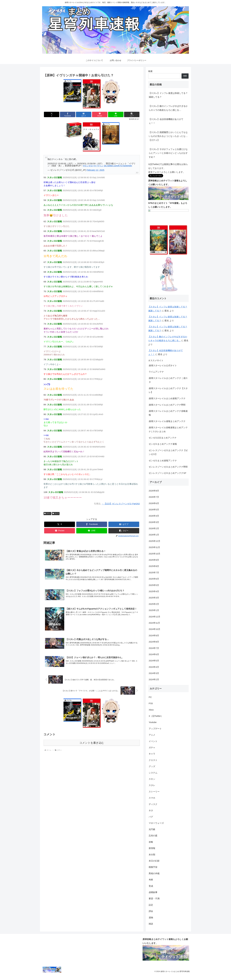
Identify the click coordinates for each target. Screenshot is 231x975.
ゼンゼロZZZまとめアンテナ (162, 438)
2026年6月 (154, 503)
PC (150, 697)
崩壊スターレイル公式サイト (163, 365)
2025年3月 (154, 597)
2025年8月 (154, 566)
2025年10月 (154, 554)
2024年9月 (154, 635)
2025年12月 (154, 541)
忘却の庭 (153, 835)
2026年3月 (154, 522)
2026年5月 (154, 509)
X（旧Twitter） (156, 716)
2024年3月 (154, 673)
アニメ (152, 735)
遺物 (151, 917)
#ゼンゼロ (88, 166)
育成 (151, 886)
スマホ (152, 798)
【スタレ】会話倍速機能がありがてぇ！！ (166, 121)
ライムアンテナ (156, 372)
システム (153, 773)
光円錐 (152, 829)
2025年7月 (154, 572)
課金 (151, 911)
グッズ (152, 766)
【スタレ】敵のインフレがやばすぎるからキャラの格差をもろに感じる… (168, 108)
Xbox (151, 710)
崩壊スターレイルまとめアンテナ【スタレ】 (168, 390)
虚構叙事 (153, 892)
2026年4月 (154, 516)
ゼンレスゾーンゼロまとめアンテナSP (167, 473)
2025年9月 (154, 560)
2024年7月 (154, 648)
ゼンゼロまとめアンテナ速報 (163, 444)
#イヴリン (98, 166)
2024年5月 (154, 660)
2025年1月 (154, 610)
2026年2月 (154, 528)
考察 (151, 880)
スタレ (152, 785)
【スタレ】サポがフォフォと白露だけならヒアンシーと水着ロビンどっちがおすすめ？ (168, 153)
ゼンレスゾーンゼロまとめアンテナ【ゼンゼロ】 (168, 452)
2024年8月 (154, 642)
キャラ (57, 513)
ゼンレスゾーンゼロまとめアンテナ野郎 (168, 467)
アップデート (155, 728)
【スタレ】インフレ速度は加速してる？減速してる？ (168, 95)
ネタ (151, 810)
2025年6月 (154, 579)
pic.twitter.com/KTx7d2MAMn (118, 166)
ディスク (153, 804)
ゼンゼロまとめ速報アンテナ (163, 460)
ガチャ (48, 513)
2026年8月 (154, 491)
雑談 (151, 924)
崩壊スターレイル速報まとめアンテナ (167, 421)
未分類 (152, 854)
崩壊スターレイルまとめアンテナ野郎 (167, 405)
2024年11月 (154, 623)
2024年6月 (154, 654)
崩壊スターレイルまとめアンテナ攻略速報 (168, 413)
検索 (150, 71)
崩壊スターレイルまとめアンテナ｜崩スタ (168, 380)
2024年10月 (154, 629)
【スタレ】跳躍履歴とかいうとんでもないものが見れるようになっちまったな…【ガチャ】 (168, 136)
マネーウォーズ (156, 823)
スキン (152, 779)
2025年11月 (154, 547)
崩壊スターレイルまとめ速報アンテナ (167, 398)
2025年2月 (154, 604)
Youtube (153, 722)
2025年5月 (154, 585)
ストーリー (154, 791)
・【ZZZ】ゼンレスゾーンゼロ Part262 (121, 504)
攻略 (151, 842)
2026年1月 (154, 535)
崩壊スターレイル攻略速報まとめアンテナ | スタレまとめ (168, 429)
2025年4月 (154, 591)
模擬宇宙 (153, 867)
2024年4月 (154, 667)
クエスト (153, 760)
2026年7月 (154, 497)
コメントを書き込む (91, 742)
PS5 (151, 703)
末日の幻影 (154, 861)
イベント (153, 741)
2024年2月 (154, 679)
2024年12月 (154, 616)
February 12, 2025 (95, 170)
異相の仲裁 (154, 873)
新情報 (152, 848)
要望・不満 (154, 898)
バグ (151, 817)
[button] (131, 114)
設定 (151, 905)
